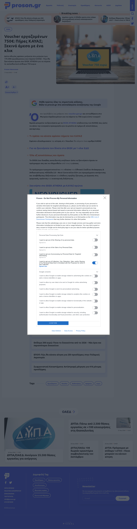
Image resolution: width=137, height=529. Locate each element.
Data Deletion (56, 331)
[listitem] (68, 235)
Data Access (68, 331)
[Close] (105, 198)
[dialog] (68, 264)
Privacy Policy (80, 331)
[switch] (95, 239)
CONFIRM (53, 323)
